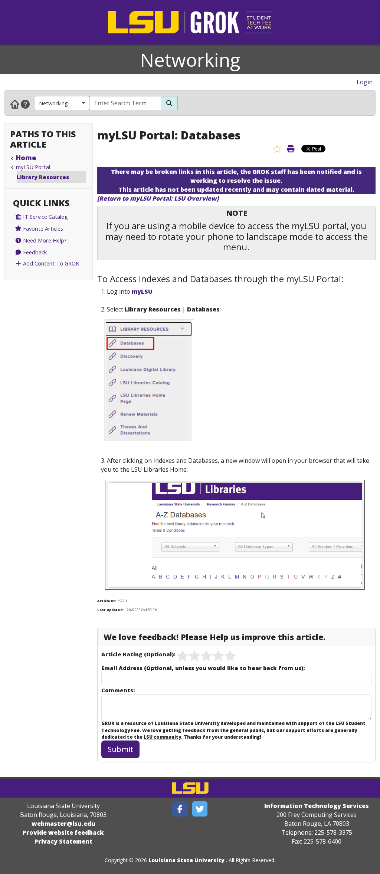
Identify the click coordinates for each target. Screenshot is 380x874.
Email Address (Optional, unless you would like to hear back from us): (203, 668)
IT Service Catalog (45, 216)
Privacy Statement (63, 841)
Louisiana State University (186, 860)
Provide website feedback (63, 832)
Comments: (118, 690)
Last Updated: (110, 609)
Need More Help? (44, 240)
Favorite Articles (42, 228)
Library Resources (43, 177)
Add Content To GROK (50, 263)
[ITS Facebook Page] (180, 809)
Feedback (34, 252)
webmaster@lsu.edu (63, 823)
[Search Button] (169, 103)
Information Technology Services (316, 806)
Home (26, 157)
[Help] (25, 104)
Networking (190, 59)
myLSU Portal (33, 167)
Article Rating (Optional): (138, 654)
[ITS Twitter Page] (200, 809)
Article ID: (106, 600)
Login (365, 82)
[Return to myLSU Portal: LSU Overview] (158, 198)
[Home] (14, 104)
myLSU (142, 291)
